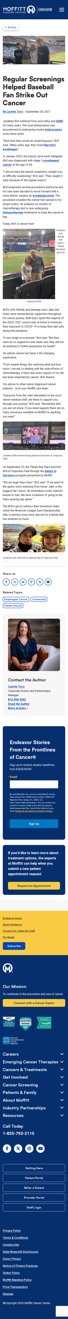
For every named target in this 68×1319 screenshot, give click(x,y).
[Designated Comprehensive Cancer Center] (9, 1024)
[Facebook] (7, 1148)
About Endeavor (12, 924)
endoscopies (53, 129)
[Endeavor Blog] (46, 9)
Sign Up (34, 823)
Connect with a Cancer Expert (34, 1003)
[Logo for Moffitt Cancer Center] (34, 968)
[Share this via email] (48, 581)
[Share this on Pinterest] (31, 581)
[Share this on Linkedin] (23, 581)
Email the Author (19, 704)
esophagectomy (43, 195)
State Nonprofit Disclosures (20, 1251)
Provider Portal (34, 1197)
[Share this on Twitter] (14, 581)
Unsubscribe (11, 1244)
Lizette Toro (16, 686)
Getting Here (34, 1168)
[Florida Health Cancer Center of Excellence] (25, 1024)
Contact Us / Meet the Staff (19, 930)
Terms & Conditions (15, 1237)
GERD (59, 121)
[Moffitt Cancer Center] (19, 9)
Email (13, 776)
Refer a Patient (34, 1188)
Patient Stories (13, 605)
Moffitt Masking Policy (17, 1280)
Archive (12, 27)
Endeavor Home (12, 918)
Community (39, 599)
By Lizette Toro (13, 111)
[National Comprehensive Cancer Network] (13, 1041)
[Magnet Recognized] (43, 1024)
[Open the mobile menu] (61, 9)
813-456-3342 (17, 699)
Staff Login (34, 1207)
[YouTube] (40, 1148)
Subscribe (14, 946)
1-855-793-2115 (18, 1133)
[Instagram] (29, 1148)
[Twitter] (18, 1148)
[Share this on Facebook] (6, 581)
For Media (8, 937)
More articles (17, 708)
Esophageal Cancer (16, 599)
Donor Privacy (12, 1258)
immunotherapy (13, 212)
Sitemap (8, 1294)
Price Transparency (15, 1287)
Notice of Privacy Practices (20, 1266)
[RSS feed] (39, 581)
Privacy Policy (12, 1230)
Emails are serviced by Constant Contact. (34, 811)
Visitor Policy (11, 1273)
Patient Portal (34, 1178)
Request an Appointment (34, 885)
